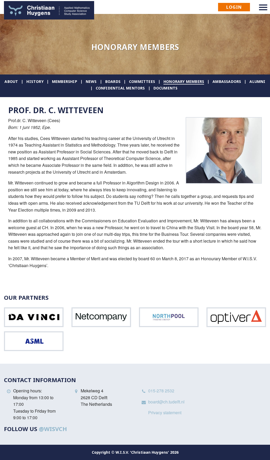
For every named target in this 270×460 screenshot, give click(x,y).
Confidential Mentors (120, 88)
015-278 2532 (161, 391)
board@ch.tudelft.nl (166, 402)
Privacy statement (164, 412)
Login (234, 7)
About (11, 81)
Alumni (257, 81)
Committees (142, 81)
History (34, 81)
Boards (112, 81)
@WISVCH (53, 429)
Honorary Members (183, 81)
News (91, 81)
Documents (165, 88)
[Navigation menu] (263, 7)
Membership (64, 81)
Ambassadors (227, 81)
